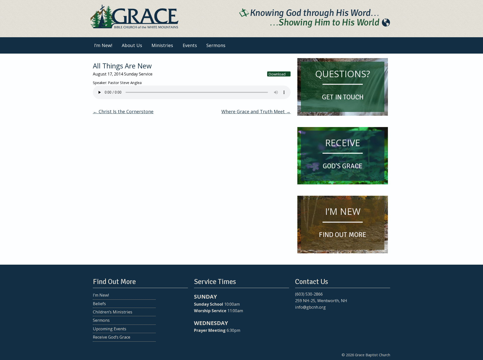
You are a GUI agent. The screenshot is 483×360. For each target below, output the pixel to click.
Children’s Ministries (112, 312)
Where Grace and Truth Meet (256, 111)
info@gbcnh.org (310, 307)
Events (190, 45)
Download (277, 73)
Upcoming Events (109, 329)
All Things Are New (122, 65)
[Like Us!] (298, 317)
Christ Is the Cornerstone (123, 111)
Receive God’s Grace (111, 337)
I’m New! (103, 45)
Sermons (215, 45)
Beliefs (99, 303)
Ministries (162, 45)
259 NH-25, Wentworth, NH (321, 300)
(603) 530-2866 (309, 294)
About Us (132, 45)
